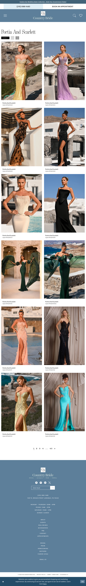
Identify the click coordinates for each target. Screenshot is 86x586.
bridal (43, 543)
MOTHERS (43, 551)
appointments (43, 536)
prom (43, 546)
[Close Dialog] (3, 581)
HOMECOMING (43, 548)
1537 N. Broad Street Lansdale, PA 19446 (43, 498)
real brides (43, 525)
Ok (82, 581)
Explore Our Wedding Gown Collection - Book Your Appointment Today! (43, 2)
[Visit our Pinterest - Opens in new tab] (41, 483)
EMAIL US (43, 559)
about (43, 520)
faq (43, 530)
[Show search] (74, 15)
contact (43, 533)
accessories (43, 528)
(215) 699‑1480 (23, 6)
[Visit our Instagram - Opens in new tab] (45, 483)
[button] (5, 15)
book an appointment (62, 6)
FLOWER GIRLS (43, 554)
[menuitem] (23, 6)
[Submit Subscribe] (52, 488)
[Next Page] (55, 448)
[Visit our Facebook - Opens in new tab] (36, 483)
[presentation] (21, 71)
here (44, 584)
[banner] (43, 15)
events (43, 522)
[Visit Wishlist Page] (81, 15)
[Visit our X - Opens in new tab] (49, 483)
